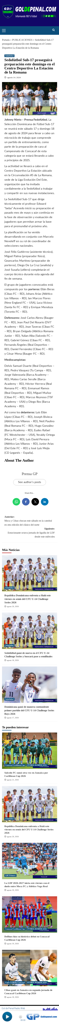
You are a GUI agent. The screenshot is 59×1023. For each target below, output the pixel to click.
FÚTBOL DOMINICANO (37, 765)
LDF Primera (10, 875)
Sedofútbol (9, 56)
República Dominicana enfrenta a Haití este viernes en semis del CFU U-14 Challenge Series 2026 (27, 599)
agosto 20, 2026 (13, 606)
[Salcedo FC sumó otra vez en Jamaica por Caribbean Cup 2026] (29, 750)
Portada (6, 40)
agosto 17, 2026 (13, 718)
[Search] (54, 30)
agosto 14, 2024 (14, 77)
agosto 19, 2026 (13, 944)
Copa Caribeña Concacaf (15, 982)
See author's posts (29, 482)
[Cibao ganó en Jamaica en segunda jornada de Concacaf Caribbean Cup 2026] (29, 968)
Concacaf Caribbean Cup (15, 765)
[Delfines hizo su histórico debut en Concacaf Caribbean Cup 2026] (29, 914)
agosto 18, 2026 (13, 660)
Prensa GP (29, 474)
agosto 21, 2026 (13, 780)
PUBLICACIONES (22, 40)
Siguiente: (31, 532)
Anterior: (28, 520)
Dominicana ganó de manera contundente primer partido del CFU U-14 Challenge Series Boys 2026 (29, 710)
